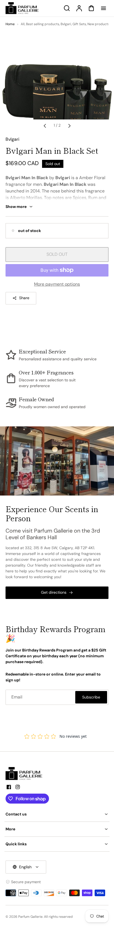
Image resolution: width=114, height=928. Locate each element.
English (25, 866)
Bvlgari (66, 24)
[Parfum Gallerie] (26, 773)
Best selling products (42, 24)
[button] (57, 814)
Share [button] (24, 297)
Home (10, 24)
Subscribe (91, 697)
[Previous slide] (45, 125)
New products (98, 24)
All (23, 24)
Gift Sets (79, 24)
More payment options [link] (57, 284)
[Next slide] (69, 125)
